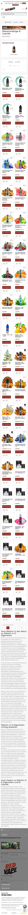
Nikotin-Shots (14, 54)
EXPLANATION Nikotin (6, 875)
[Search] (3, 17)
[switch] (25, 911)
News (16, 854)
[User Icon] (23, 9)
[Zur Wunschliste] (6, 99)
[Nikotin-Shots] (14, 49)
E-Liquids (12, 854)
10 (21, 627)
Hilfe (11, 876)
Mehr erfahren (4, 861)
